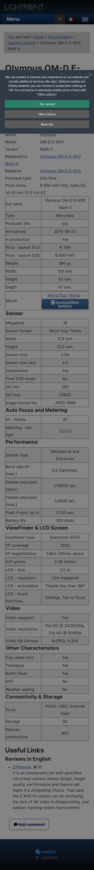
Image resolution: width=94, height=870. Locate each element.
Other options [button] (47, 114)
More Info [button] (47, 124)
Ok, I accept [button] (47, 104)
